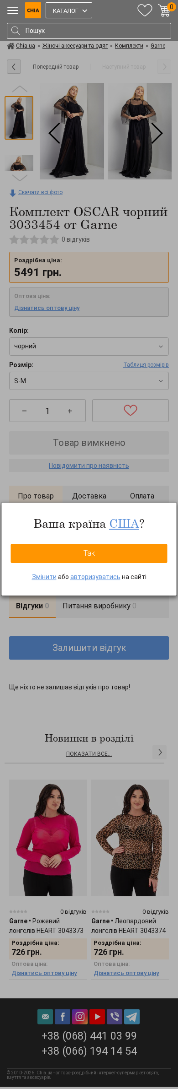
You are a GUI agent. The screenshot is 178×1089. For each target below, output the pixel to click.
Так (89, 553)
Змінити (44, 576)
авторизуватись (95, 576)
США (124, 523)
